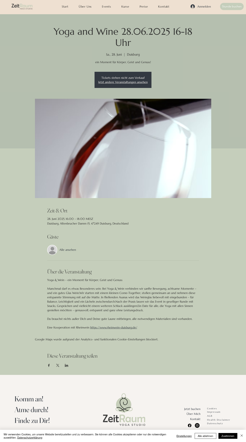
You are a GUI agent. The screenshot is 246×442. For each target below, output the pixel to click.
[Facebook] (189, 425)
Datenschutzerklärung (29, 437)
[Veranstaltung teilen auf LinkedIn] (66, 365)
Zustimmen (228, 436)
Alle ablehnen (205, 436)
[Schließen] (242, 436)
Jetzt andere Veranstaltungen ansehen (123, 82)
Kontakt (195, 419)
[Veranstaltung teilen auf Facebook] (49, 365)
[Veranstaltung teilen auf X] (57, 365)
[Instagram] (197, 425)
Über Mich (193, 414)
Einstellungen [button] (184, 436)
